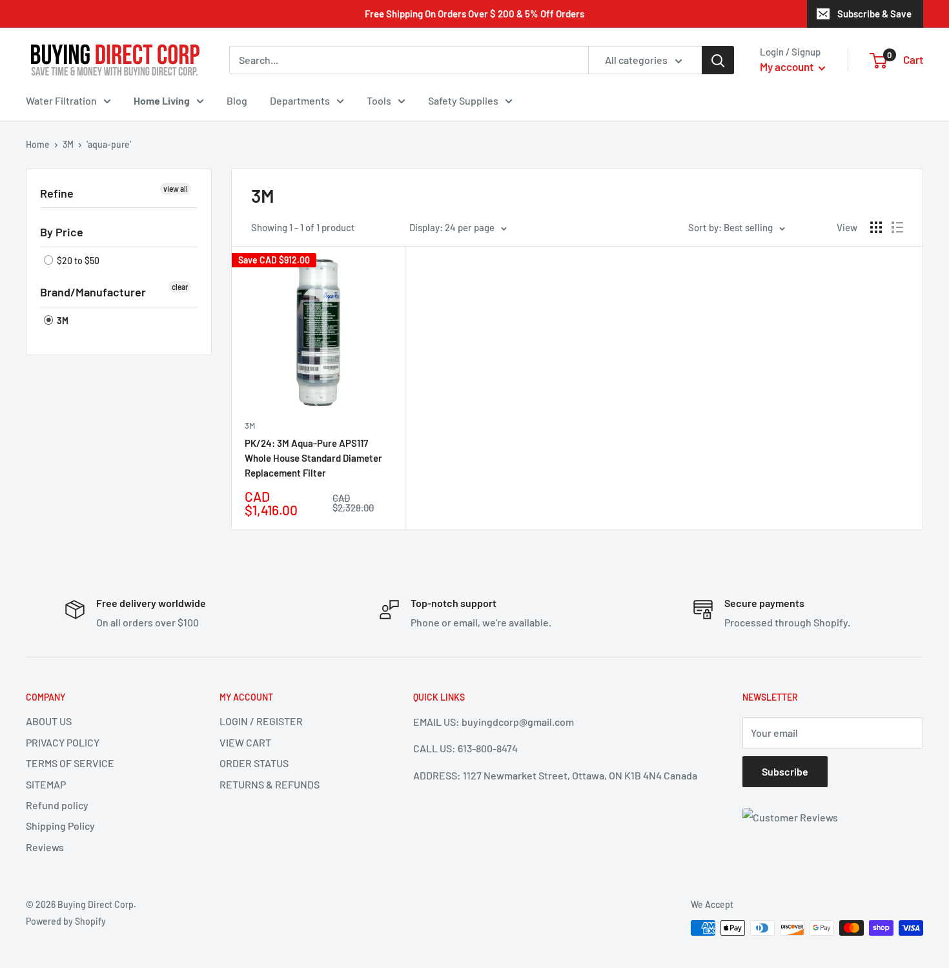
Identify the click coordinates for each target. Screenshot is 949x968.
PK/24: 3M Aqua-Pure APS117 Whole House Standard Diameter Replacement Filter (313, 458)
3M (68, 144)
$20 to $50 (77, 260)
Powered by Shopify (66, 921)
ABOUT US (49, 721)
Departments (300, 100)
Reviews (45, 847)
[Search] (718, 60)
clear (180, 286)
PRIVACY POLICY (62, 742)
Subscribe (785, 771)
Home (38, 144)
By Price (61, 232)
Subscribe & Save (874, 13)
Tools (379, 100)
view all (175, 188)
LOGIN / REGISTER (261, 721)
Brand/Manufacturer (93, 292)
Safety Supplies (463, 100)
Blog (237, 100)
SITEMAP (46, 784)
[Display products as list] (897, 227)
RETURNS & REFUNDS (269, 784)
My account (787, 66)
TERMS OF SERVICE (70, 763)
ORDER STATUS (254, 763)
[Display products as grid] (876, 227)
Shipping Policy (60, 825)
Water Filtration (61, 100)
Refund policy (57, 805)
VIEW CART (245, 742)
